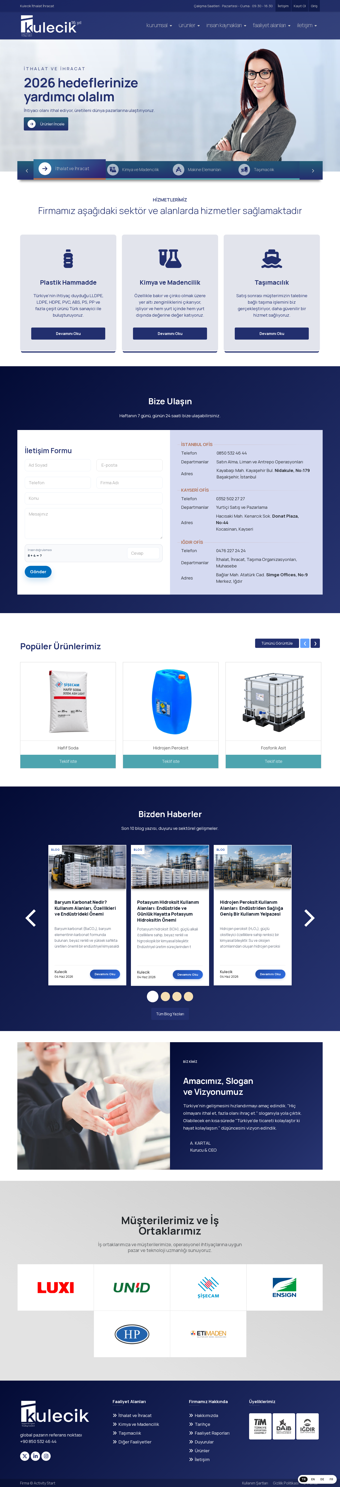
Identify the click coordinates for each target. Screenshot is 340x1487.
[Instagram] (46, 1456)
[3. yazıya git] (177, 996)
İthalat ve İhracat (135, 1415)
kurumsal (156, 25)
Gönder (38, 572)
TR (304, 1479)
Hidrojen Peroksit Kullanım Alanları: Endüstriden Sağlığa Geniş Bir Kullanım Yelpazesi (251, 908)
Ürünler (187, 25)
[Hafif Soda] (68, 701)
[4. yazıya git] (188, 996)
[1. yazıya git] (152, 996)
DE (322, 1479)
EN (313, 1479)
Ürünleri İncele (52, 124)
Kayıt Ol (300, 5)
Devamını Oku (68, 333)
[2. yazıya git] (165, 996)
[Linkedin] (35, 1456)
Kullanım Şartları (255, 1483)
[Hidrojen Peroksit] (171, 701)
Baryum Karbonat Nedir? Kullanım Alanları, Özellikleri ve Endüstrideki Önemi (85, 908)
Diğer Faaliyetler (134, 1442)
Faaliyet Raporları (212, 1433)
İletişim (283, 5)
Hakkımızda (206, 1415)
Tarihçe (202, 1424)
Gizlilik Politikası (286, 1483)
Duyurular (204, 1442)
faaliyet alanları (269, 25)
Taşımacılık (129, 1433)
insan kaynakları (224, 25)
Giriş (314, 5)
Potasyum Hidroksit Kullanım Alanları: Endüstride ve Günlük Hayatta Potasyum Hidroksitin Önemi (168, 911)
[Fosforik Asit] (273, 701)
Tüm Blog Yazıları (170, 1013)
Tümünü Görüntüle (277, 643)
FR (331, 1479)
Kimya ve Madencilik (138, 1424)
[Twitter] (24, 1456)
